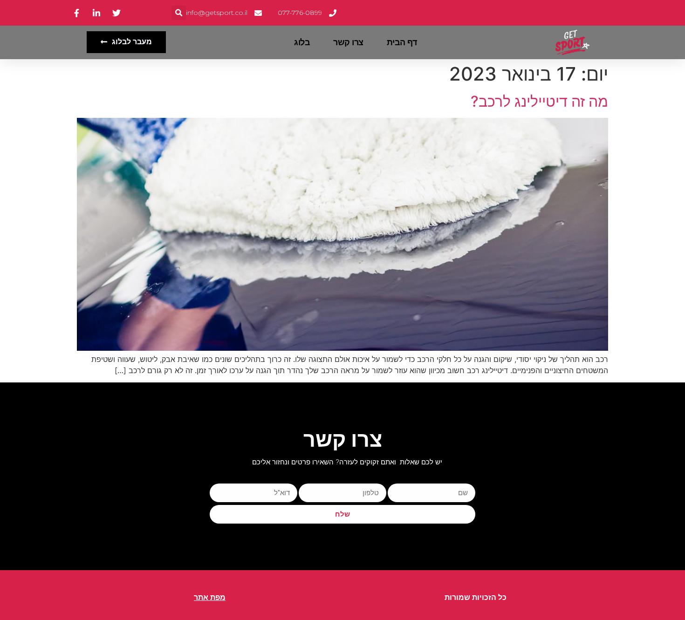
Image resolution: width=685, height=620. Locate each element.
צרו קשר (348, 42)
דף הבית (402, 42)
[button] (178, 13)
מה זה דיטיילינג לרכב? (539, 101)
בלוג (302, 42)
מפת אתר (210, 597)
